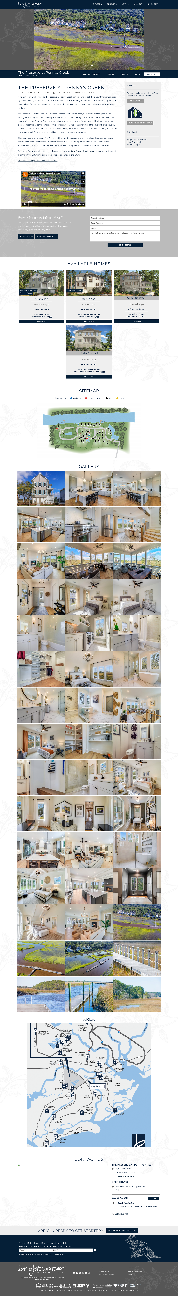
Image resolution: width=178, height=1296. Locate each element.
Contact (153, 1198)
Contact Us (152, 74)
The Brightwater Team (135, 1271)
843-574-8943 (27, 236)
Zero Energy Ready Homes (140, 123)
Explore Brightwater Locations (122, 1231)
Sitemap (110, 74)
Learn (124, 4)
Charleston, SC (104, 1271)
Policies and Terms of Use (108, 1290)
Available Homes (91, 74)
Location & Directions (46, 236)
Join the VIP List (135, 101)
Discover (111, 4)
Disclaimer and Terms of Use (128, 1290)
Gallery (125, 74)
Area (137, 74)
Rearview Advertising (92, 1290)
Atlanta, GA (102, 1268)
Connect (138, 4)
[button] (86, 65)
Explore (96, 4)
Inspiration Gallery (134, 1268)
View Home (41, 321)
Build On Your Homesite (106, 1274)
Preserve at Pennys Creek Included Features (37, 161)
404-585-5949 (152, 4)
